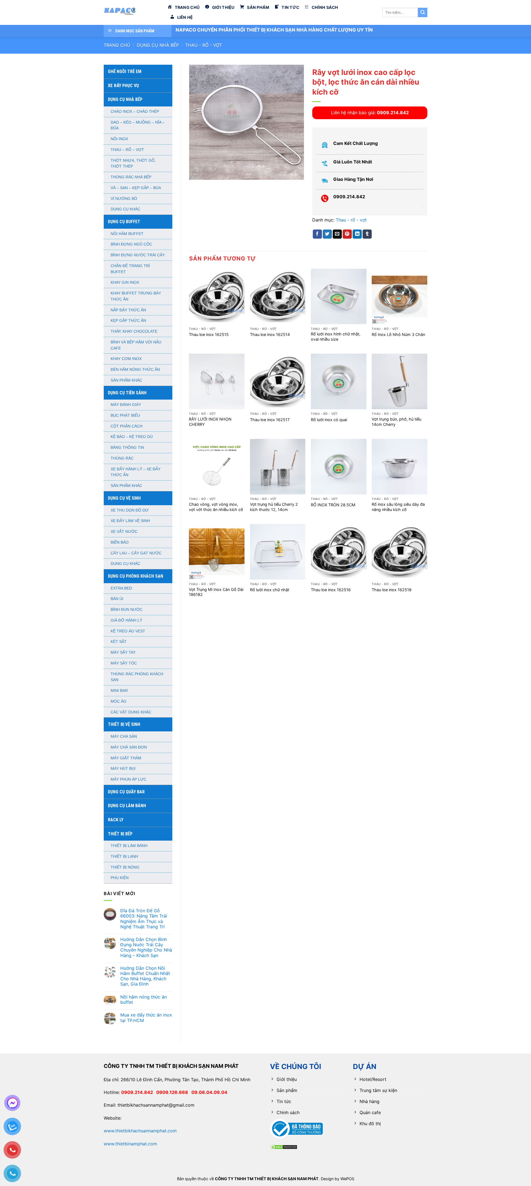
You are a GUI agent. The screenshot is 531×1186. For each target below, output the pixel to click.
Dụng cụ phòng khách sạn (135, 576)
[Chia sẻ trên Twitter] (327, 234)
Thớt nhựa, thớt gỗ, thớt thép (133, 163)
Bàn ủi (117, 599)
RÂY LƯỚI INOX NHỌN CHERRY (210, 422)
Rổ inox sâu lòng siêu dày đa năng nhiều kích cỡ (398, 507)
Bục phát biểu (125, 415)
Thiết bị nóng (125, 867)
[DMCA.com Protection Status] (284, 1146)
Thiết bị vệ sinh (124, 724)
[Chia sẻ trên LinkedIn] (357, 234)
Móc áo (118, 701)
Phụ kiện (120, 878)
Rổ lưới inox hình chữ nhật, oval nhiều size (335, 337)
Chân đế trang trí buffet (130, 269)
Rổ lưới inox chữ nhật (269, 589)
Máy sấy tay (123, 652)
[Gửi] (422, 12)
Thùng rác (122, 458)
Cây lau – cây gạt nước (136, 553)
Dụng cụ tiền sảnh (127, 392)
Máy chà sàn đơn (129, 747)
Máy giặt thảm (126, 758)
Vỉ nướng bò (124, 199)
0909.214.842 (138, 1092)
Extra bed (121, 588)
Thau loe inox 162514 (270, 334)
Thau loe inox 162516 (331, 589)
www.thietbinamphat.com (130, 1143)
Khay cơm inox (126, 359)
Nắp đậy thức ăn (128, 310)
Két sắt (119, 642)
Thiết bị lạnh (124, 856)
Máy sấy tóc (124, 663)
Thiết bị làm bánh (129, 846)
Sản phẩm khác (126, 380)
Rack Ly (115, 819)
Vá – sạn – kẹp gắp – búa (136, 188)
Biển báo (120, 542)
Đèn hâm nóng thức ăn (135, 369)
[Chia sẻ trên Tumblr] (367, 234)
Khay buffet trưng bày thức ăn (136, 296)
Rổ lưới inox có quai (329, 419)
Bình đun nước (126, 610)
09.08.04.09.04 (209, 1092)
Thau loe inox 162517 (270, 419)
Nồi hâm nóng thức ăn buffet (143, 999)
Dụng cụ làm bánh (127, 805)
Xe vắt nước (124, 532)
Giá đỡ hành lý (126, 620)
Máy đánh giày (126, 405)
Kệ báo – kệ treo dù (132, 437)
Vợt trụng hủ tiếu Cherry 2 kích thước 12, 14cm (274, 507)
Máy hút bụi (123, 769)
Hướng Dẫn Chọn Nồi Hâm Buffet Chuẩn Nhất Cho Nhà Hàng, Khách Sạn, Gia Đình (145, 976)
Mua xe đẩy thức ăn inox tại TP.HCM (146, 1017)
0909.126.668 (173, 1092)
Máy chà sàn (124, 736)
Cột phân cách (126, 426)
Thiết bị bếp (120, 833)
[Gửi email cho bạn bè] (337, 234)
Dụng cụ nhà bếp (158, 45)
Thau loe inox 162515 (209, 334)
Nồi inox (119, 139)
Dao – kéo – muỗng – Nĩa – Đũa (138, 125)
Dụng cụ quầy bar (126, 791)
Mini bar (119, 691)
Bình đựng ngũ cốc (131, 244)
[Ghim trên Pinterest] (347, 234)
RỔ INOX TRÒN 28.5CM (333, 504)
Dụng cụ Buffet (124, 221)
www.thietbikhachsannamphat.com (140, 1130)
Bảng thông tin (127, 447)
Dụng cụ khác (125, 209)
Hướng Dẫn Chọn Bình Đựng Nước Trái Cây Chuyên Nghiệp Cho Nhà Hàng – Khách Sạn (146, 947)
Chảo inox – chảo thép (135, 112)
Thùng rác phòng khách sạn (137, 677)
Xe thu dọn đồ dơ (130, 510)
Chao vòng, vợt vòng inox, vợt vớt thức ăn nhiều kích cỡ (216, 507)
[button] (196, 173)
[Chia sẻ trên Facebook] (317, 234)
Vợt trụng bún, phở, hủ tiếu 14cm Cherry (396, 422)
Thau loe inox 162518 (392, 589)
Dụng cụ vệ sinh (124, 498)
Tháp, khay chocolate (134, 331)
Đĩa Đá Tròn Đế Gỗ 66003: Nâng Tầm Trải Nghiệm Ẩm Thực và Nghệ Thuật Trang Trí (143, 918)
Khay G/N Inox (125, 282)
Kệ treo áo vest (128, 631)
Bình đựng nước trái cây (138, 255)
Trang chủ (117, 45)
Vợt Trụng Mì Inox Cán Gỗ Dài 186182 (216, 592)
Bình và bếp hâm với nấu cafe (136, 345)
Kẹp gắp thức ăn (128, 321)
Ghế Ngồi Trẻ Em (124, 71)
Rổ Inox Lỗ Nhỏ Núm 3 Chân (398, 334)
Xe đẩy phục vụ (123, 85)
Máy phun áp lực (128, 779)
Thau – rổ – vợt (127, 150)
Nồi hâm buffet (127, 234)
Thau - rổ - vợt (203, 45)
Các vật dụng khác (131, 712)
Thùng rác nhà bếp (131, 177)
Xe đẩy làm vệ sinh (130, 521)
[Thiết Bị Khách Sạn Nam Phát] (131, 12)
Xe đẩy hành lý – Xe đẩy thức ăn (135, 472)
